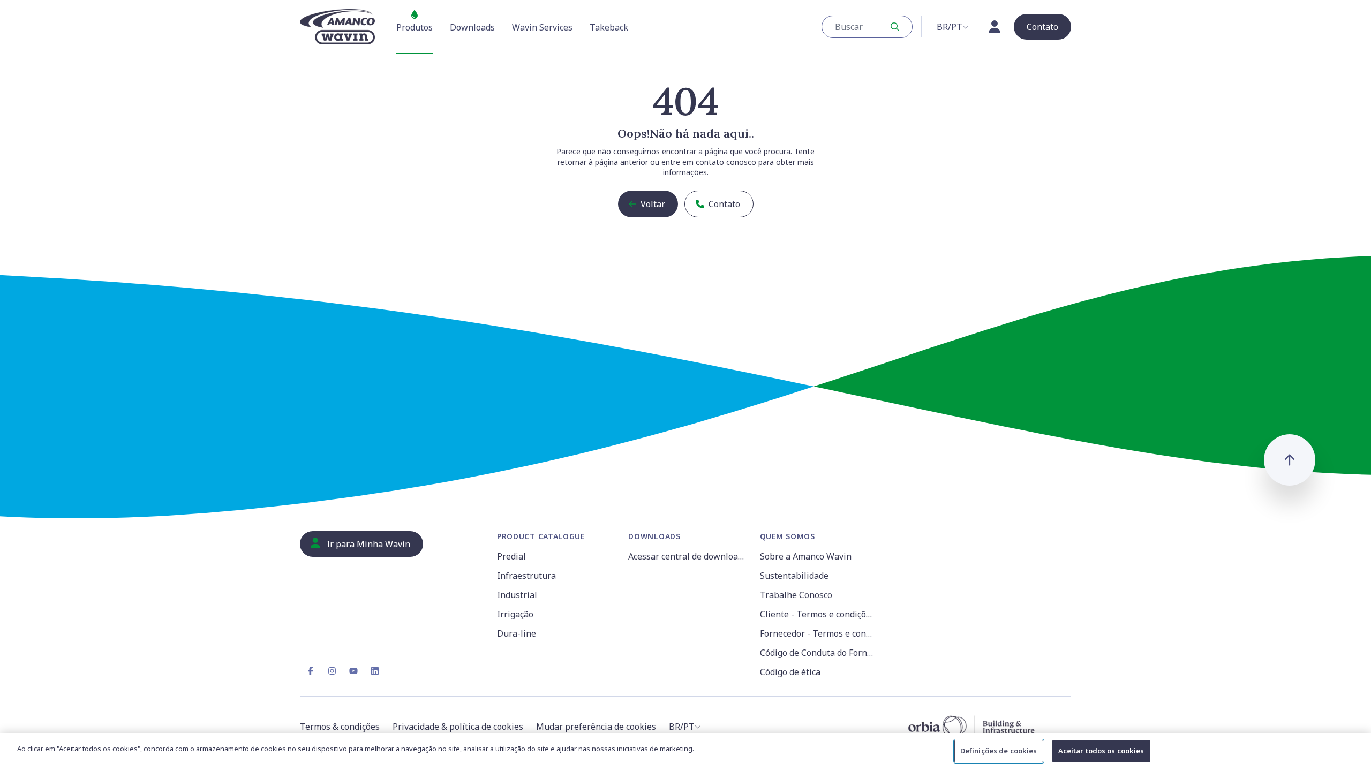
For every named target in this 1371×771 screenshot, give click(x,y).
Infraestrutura (526, 575)
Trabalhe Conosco (796, 595)
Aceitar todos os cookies (1101, 750)
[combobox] (867, 27)
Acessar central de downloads (687, 556)
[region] (685, 752)
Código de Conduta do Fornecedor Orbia (819, 653)
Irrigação (515, 614)
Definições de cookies (998, 750)
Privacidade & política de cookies (458, 726)
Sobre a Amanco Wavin (806, 556)
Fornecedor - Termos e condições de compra (819, 633)
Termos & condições (340, 726)
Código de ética (790, 672)
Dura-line (516, 633)
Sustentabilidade (794, 575)
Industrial (517, 595)
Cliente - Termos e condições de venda (819, 614)
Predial (511, 556)
